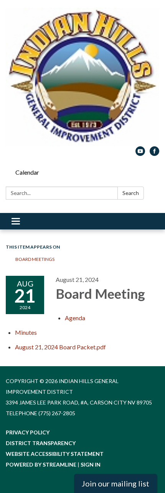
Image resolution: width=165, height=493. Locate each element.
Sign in (91, 464)
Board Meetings (34, 259)
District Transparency (41, 443)
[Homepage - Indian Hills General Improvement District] (82, 77)
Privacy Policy (28, 432)
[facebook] (154, 153)
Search (130, 193)
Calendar (27, 172)
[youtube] (140, 153)
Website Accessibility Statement (55, 453)
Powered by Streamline (41, 464)
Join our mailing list (115, 483)
